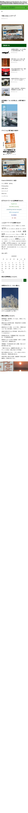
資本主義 (9, 246)
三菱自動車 (7, 236)
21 (16, 266)
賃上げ (4, 247)
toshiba (8, 225)
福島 (18, 244)
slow (6, 225)
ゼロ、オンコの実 (9, 228)
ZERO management (14, 212)
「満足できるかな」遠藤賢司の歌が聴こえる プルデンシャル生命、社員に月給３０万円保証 (14, 348)
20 (12, 266)
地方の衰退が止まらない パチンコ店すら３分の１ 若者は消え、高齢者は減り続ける (14, 353)
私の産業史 (14, 215)
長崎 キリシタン (17, 246)
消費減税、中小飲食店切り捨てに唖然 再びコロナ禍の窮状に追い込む (14, 344)
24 (2, 268)
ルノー (19, 234)
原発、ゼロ (21, 239)
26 (9, 268)
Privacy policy (5, 186)
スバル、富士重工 (22, 225)
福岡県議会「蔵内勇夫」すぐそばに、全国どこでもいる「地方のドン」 (14, 319)
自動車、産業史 (22, 244)
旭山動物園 (13, 243)
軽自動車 (12, 246)
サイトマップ (5, 191)
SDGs (4, 225)
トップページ (5, 196)
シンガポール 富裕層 (14, 225)
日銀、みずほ (7, 243)
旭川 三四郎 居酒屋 (19, 243)
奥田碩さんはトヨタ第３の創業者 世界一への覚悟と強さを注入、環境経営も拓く (14, 340)
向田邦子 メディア (8, 241)
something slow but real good (14, 209)
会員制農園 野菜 (12, 236)
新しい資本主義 (17, 241)
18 (5, 266)
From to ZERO (8, 7)
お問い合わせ (5, 188)
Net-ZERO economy (14, 206)
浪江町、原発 (6, 244)
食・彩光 (14, 218)
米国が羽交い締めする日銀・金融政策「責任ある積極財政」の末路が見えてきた (14, 357)
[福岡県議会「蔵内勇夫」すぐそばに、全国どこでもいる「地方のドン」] (7, 366)
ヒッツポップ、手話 (14, 234)
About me (4, 193)
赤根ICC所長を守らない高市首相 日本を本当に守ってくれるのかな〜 (14, 332)
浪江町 (3, 244)
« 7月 (3, 272)
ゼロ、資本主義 (16, 228)
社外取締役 (15, 244)
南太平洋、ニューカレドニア (9, 239)
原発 (17, 239)
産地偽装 (11, 244)
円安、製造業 (18, 236)
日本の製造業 (22, 241)
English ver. (14, 204)
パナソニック (7, 234)
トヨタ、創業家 (12, 231)
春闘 (25, 243)
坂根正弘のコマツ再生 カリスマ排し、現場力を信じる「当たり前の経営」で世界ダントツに (14, 327)
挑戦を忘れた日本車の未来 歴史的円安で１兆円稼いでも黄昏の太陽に (14, 323)
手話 (13, 241)
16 (23, 264)
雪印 (7, 248)
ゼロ (4, 228)
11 (5, 264)
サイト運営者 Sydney (7, 183)
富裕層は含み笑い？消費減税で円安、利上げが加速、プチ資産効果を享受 (13, 336)
